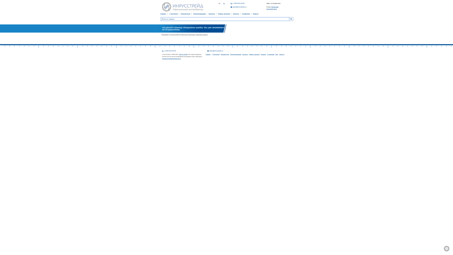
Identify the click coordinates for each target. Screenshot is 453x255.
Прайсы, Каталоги (224, 14)
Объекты (236, 14)
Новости (255, 14)
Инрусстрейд (183, 54)
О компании (246, 14)
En (224, 3)
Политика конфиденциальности (171, 58)
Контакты (212, 14)
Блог (276, 54)
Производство (185, 14)
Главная (163, 14)
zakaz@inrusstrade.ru (240, 7)
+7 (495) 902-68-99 (238, 3)
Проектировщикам (199, 14)
